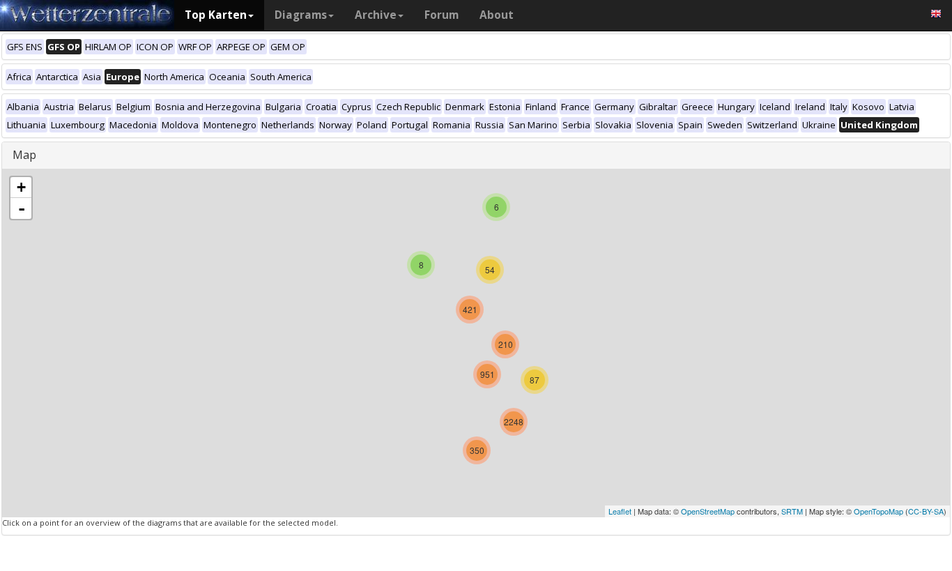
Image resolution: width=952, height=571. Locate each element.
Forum (441, 15)
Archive (376, 15)
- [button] (21, 208)
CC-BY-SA (926, 511)
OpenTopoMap (878, 511)
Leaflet (619, 511)
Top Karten (216, 15)
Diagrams (301, 15)
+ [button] (21, 187)
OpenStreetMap (708, 511)
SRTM (792, 511)
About (496, 15)
